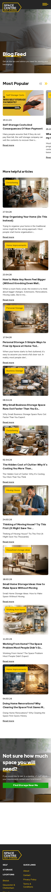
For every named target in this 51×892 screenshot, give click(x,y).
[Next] (46, 84)
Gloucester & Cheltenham (9, 886)
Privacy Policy (29, 879)
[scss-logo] (12, 7)
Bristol (6, 880)
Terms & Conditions (28, 885)
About (26, 870)
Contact (26, 875)
